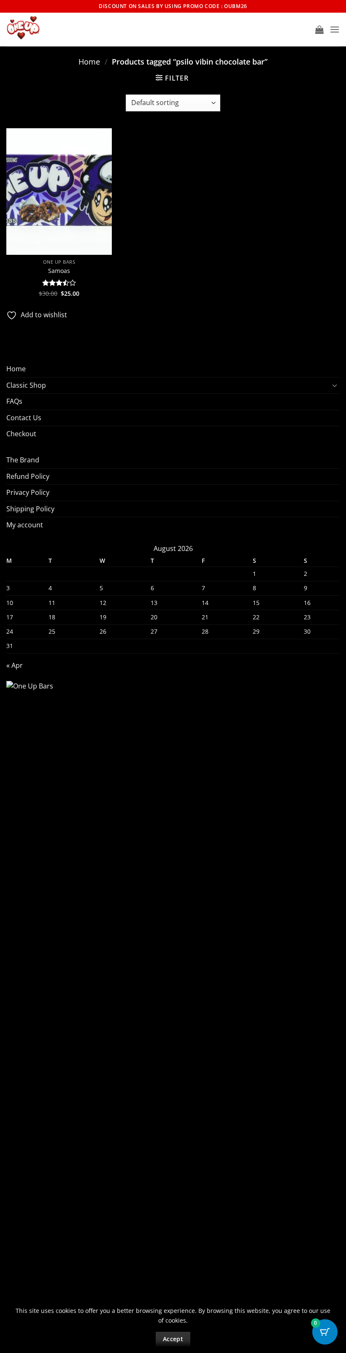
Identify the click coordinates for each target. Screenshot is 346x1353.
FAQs (14, 401)
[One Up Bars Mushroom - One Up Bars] (49, 29)
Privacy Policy (27, 492)
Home (89, 61)
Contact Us (23, 417)
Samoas (59, 271)
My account (24, 524)
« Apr (14, 665)
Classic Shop (26, 385)
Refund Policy (27, 476)
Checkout (21, 433)
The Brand (22, 460)
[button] (319, 29)
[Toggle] (335, 385)
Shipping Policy (30, 508)
